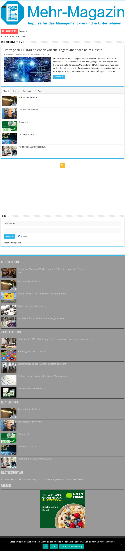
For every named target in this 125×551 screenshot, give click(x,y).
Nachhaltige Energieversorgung (32, 147)
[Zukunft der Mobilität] (8, 285)
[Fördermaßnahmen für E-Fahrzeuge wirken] (8, 322)
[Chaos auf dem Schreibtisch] (8, 310)
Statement (23, 31)
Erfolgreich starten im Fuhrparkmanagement (42, 293)
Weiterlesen (59, 77)
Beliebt (16, 91)
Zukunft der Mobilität (28, 97)
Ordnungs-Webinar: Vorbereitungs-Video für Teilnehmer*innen (51, 269)
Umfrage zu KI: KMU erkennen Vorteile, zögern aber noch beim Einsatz (53, 50)
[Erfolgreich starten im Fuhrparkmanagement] (8, 297)
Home (5, 36)
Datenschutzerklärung (71, 546)
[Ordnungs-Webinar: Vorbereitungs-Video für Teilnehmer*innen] (8, 273)
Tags (40, 91)
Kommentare (28, 91)
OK (45, 546)
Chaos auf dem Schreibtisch (32, 306)
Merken (23, 237)
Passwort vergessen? (13, 243)
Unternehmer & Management (34, 54)
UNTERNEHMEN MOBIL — (32, 388)
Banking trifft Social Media (32, 351)
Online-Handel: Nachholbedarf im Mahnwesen (42, 376)
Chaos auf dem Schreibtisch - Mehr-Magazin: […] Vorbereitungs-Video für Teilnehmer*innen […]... (44, 479)
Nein (54, 546)
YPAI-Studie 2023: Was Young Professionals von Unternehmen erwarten (55, 339)
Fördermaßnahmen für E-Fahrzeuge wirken (41, 318)
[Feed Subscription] (123, 42)
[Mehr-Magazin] (62, 13)
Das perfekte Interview (29, 110)
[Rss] (62, 165)
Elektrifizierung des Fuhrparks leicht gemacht (42, 364)
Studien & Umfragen (14, 54)
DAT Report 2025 (26, 134)
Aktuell (6, 91)
